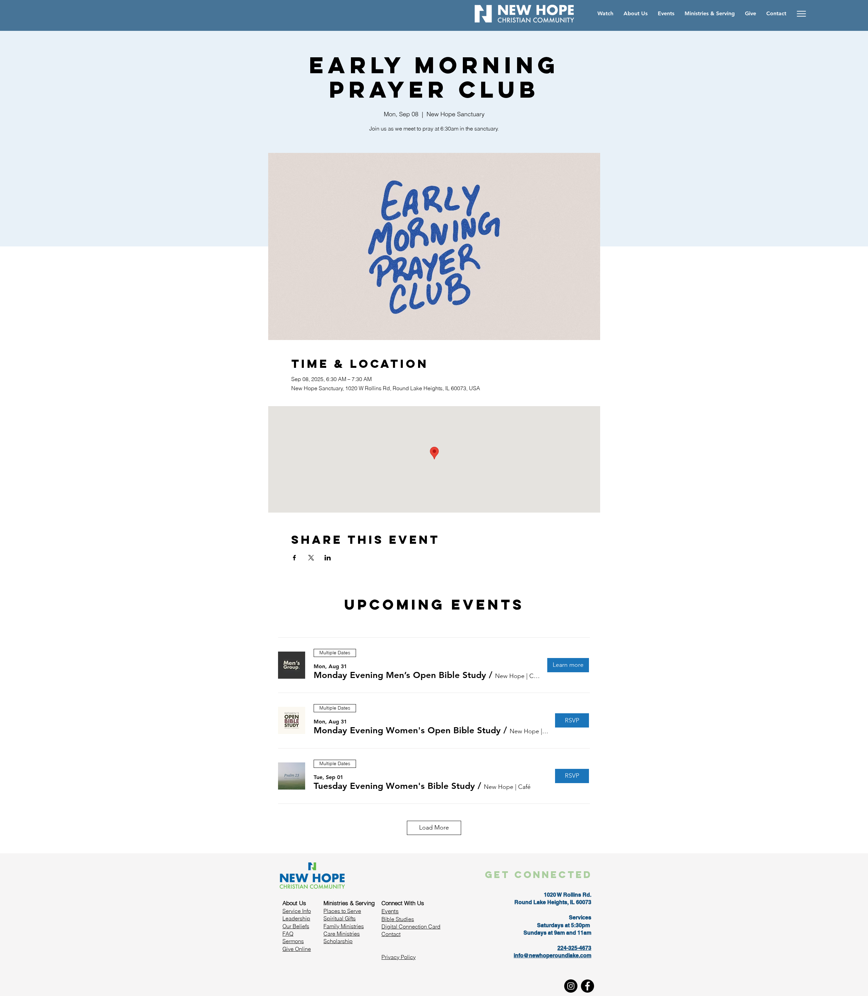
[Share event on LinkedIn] (327, 557)
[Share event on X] (311, 557)
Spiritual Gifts (339, 918)
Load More (434, 827)
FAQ (287, 933)
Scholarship (338, 941)
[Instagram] (570, 986)
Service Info (296, 911)
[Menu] (801, 13)
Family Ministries (343, 926)
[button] (400, 675)
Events (390, 911)
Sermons (293, 941)
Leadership (296, 918)
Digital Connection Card (410, 926)
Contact (390, 934)
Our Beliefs (295, 926)
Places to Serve (342, 911)
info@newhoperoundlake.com (552, 955)
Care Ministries (341, 933)
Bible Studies (397, 919)
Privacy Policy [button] (398, 957)
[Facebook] (587, 986)
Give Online (296, 948)
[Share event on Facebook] (294, 557)
